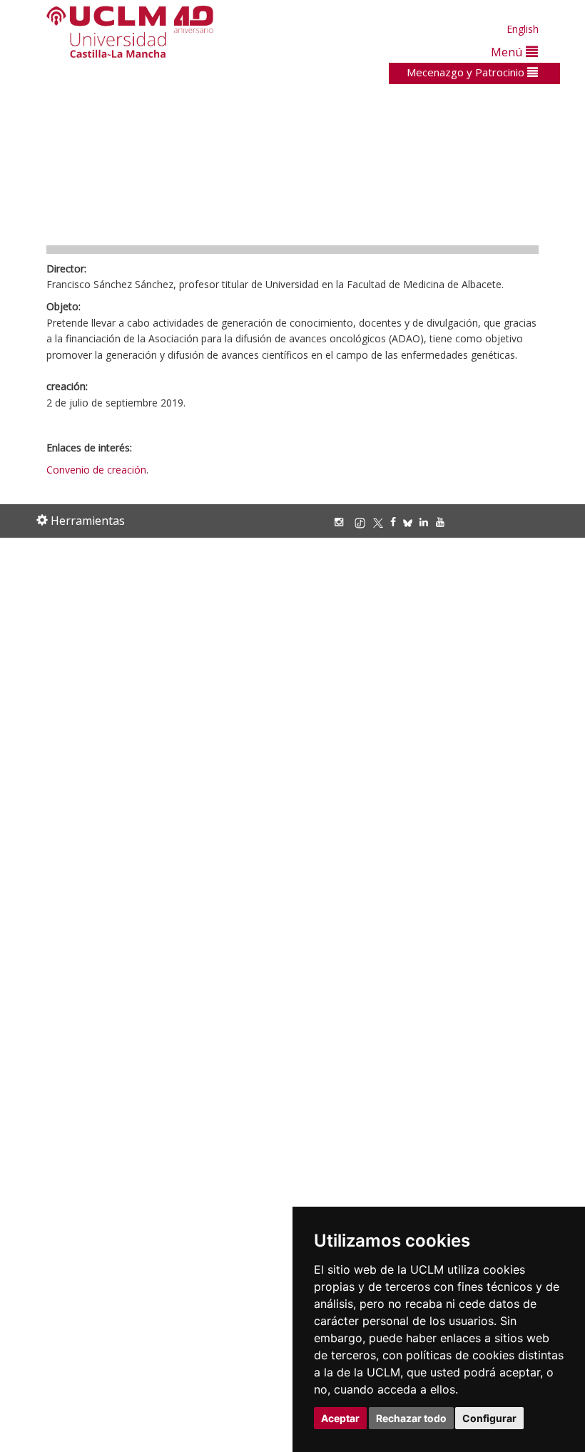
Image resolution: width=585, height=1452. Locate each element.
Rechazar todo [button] (411, 1418)
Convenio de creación (96, 469)
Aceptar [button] (340, 1418)
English (523, 29)
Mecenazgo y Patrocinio (467, 72)
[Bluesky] (411, 521)
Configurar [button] (489, 1418)
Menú (508, 52)
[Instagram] (342, 521)
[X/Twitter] (381, 521)
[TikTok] (363, 521)
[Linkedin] (423, 521)
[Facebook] (396, 521)
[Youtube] (444, 521)
